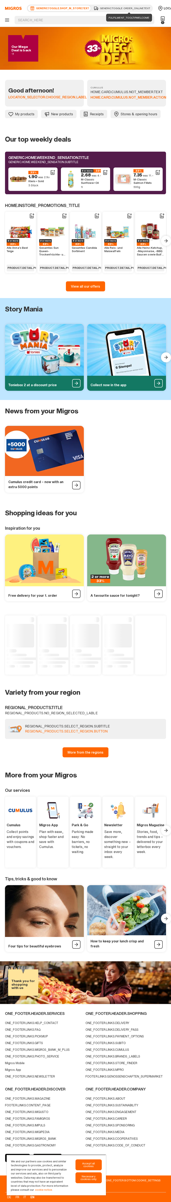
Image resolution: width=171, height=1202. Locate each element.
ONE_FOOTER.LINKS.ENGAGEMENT (111, 1112)
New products (62, 114)
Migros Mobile (15, 1063)
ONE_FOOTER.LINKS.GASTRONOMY (30, 1145)
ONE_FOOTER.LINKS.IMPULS (25, 1125)
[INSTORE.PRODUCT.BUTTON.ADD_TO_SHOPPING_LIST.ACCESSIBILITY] (52, 172)
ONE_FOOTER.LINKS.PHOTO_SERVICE (32, 1056)
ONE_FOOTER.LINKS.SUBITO (106, 1043)
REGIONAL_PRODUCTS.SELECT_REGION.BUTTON (66, 731)
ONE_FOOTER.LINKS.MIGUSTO (26, 1112)
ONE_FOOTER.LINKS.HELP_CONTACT (31, 1023)
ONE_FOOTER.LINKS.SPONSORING (110, 1125)
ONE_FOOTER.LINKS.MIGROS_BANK (30, 1138)
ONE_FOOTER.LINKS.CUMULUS (107, 1049)
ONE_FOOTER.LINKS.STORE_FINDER (111, 1063)
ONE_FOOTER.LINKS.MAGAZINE (27, 1098)
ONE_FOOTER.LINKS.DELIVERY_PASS (112, 1029)
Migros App (13, 1069)
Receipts (97, 114)
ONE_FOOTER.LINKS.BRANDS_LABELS (113, 1056)
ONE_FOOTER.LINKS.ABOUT (105, 1098)
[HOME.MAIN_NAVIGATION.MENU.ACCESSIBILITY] (6, 20)
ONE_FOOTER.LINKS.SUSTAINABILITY (112, 1105)
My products (24, 114)
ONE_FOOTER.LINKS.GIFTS (24, 1043)
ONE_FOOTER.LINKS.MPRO (105, 1069)
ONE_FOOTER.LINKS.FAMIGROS (27, 1118)
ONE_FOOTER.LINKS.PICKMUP (26, 1036)
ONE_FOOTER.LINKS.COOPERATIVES (112, 1138)
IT (25, 1197)
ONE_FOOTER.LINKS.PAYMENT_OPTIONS (115, 1036)
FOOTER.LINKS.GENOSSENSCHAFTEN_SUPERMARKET (124, 1076)
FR (17, 1197)
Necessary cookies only (88, 1177)
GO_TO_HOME (12, 8)
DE (9, 1197)
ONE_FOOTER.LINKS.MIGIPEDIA (27, 1132)
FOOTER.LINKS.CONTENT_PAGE (28, 1105)
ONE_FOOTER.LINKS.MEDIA (105, 1132)
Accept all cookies (88, 1164)
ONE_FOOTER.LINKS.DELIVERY (107, 1023)
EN (32, 1197)
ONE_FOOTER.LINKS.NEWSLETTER (30, 1076)
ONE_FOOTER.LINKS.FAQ (23, 1029)
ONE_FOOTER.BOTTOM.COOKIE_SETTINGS (133, 1180)
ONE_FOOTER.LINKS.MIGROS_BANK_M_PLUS (37, 1049)
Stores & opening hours (139, 114)
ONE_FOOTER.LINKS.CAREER (106, 1118)
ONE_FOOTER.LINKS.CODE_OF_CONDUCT (116, 1145)
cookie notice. (44, 1190)
